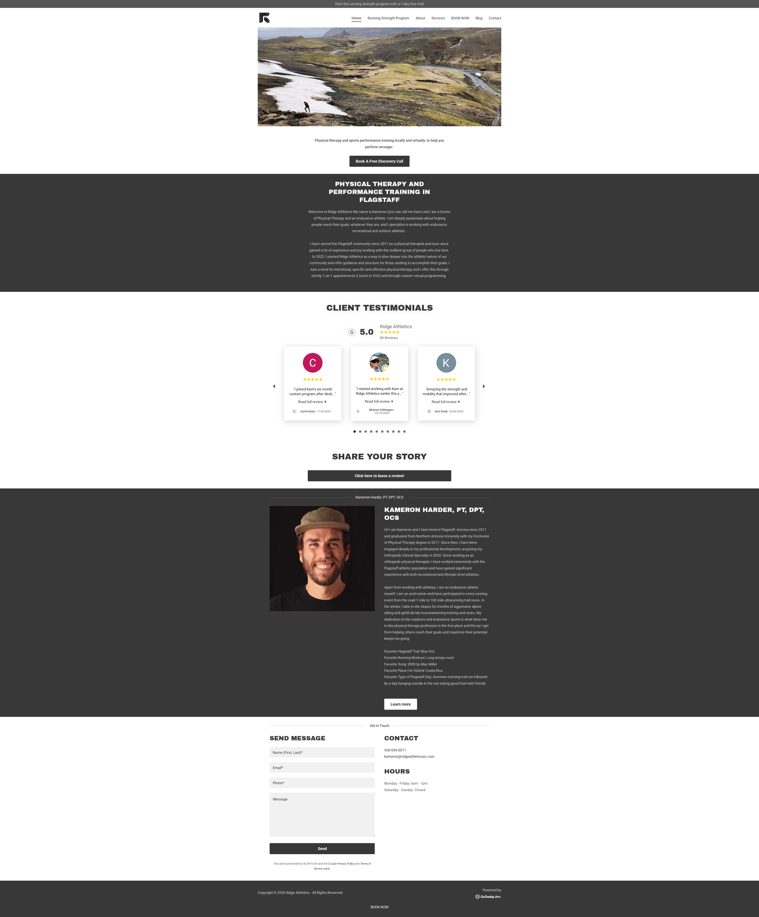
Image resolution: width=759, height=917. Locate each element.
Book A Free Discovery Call (379, 161)
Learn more (401, 704)
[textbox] (322, 752)
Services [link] (438, 18)
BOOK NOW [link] (460, 18)
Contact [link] (495, 18)
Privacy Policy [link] (345, 863)
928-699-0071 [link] (395, 750)
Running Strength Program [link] (388, 18)
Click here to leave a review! (379, 475)
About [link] (420, 18)
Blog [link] (479, 18)
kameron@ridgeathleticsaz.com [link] (409, 756)
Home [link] (356, 18)
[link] (264, 17)
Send (322, 848)
